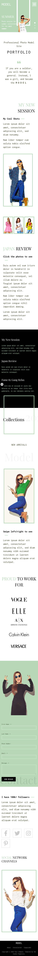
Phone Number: (6, 743)
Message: (5, 763)
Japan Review (9, 361)
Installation (17, 947)
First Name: (6, 724)
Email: (4, 753)
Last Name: (6, 734)
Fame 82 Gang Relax (13, 380)
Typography (27, 947)
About (9, 947)
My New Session (11, 339)
